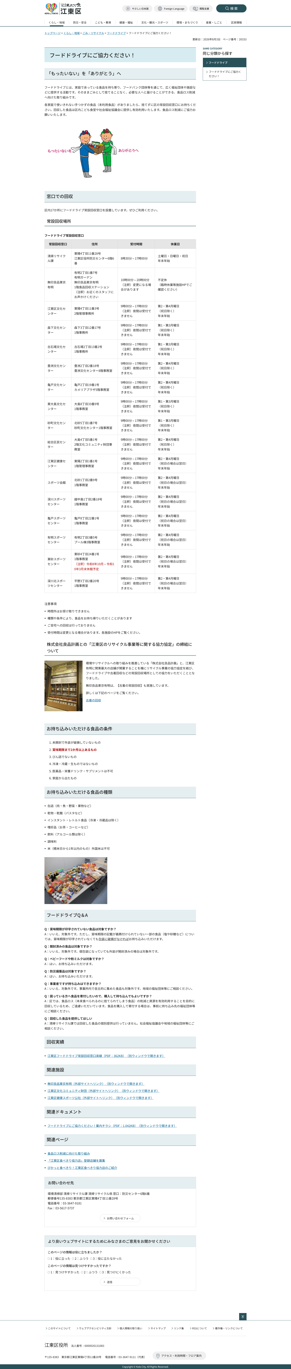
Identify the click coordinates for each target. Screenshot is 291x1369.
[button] (171, 8)
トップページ (52, 33)
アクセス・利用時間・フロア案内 (181, 1356)
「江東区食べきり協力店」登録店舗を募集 (76, 1160)
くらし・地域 (71, 33)
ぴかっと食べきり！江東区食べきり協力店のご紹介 (82, 1167)
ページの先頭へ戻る (246, 1315)
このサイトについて (59, 1328)
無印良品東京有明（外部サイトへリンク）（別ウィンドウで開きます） (95, 1083)
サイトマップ (158, 1328)
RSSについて (199, 1328)
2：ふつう (82, 1258)
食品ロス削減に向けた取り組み (68, 1153)
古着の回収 (93, 700)
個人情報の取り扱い (131, 1328)
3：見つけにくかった (116, 1272)
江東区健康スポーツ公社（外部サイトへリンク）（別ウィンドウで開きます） (100, 1098)
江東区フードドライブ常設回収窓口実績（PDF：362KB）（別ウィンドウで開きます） (106, 1055)
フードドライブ (116, 33)
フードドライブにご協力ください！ (225, 74)
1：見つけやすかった (65, 1272)
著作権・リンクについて (229, 1328)
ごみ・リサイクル (93, 33)
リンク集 (179, 1328)
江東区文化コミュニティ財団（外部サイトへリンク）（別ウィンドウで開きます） (103, 1090)
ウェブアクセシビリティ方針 (95, 1328)
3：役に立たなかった (107, 1258)
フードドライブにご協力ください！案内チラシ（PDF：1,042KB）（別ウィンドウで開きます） (112, 1125)
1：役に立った (60, 1258)
